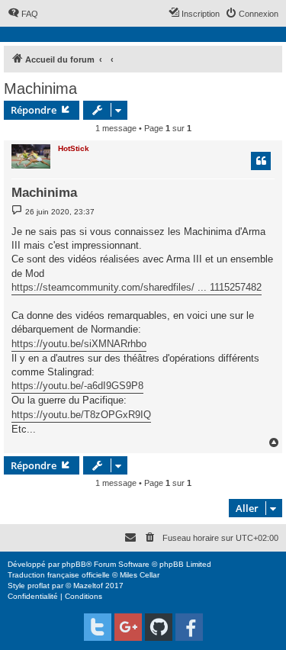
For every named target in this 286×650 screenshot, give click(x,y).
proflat (38, 585)
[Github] (158, 627)
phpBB (74, 564)
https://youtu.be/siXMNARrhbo (78, 343)
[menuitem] (23, 14)
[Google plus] (128, 627)
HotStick (73, 148)
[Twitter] (97, 627)
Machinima (40, 88)
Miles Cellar (139, 575)
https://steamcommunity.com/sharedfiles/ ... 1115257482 (136, 287)
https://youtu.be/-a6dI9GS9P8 (77, 385)
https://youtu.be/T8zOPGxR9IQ (81, 414)
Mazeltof (88, 585)
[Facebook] (189, 627)
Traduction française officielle (59, 575)
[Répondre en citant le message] (261, 161)
